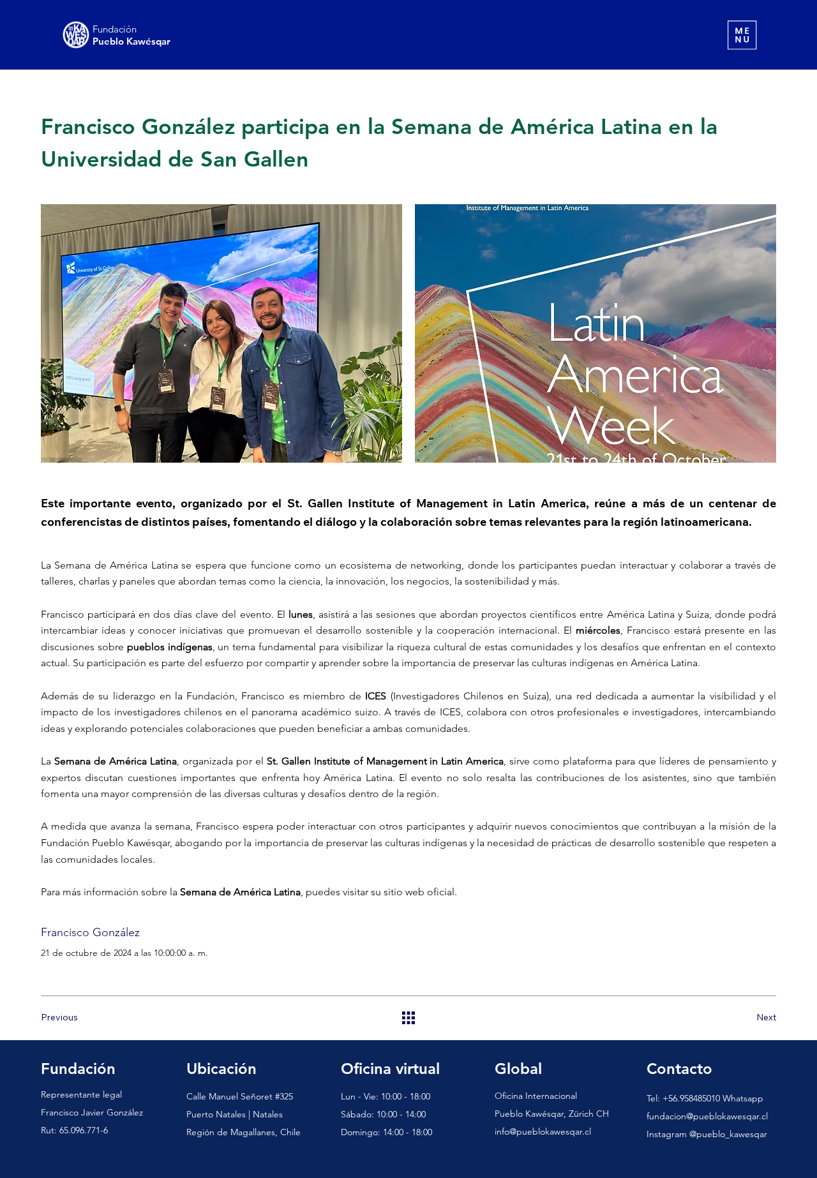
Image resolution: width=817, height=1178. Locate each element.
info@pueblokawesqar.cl (543, 1131)
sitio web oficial (419, 892)
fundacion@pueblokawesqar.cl (707, 1116)
